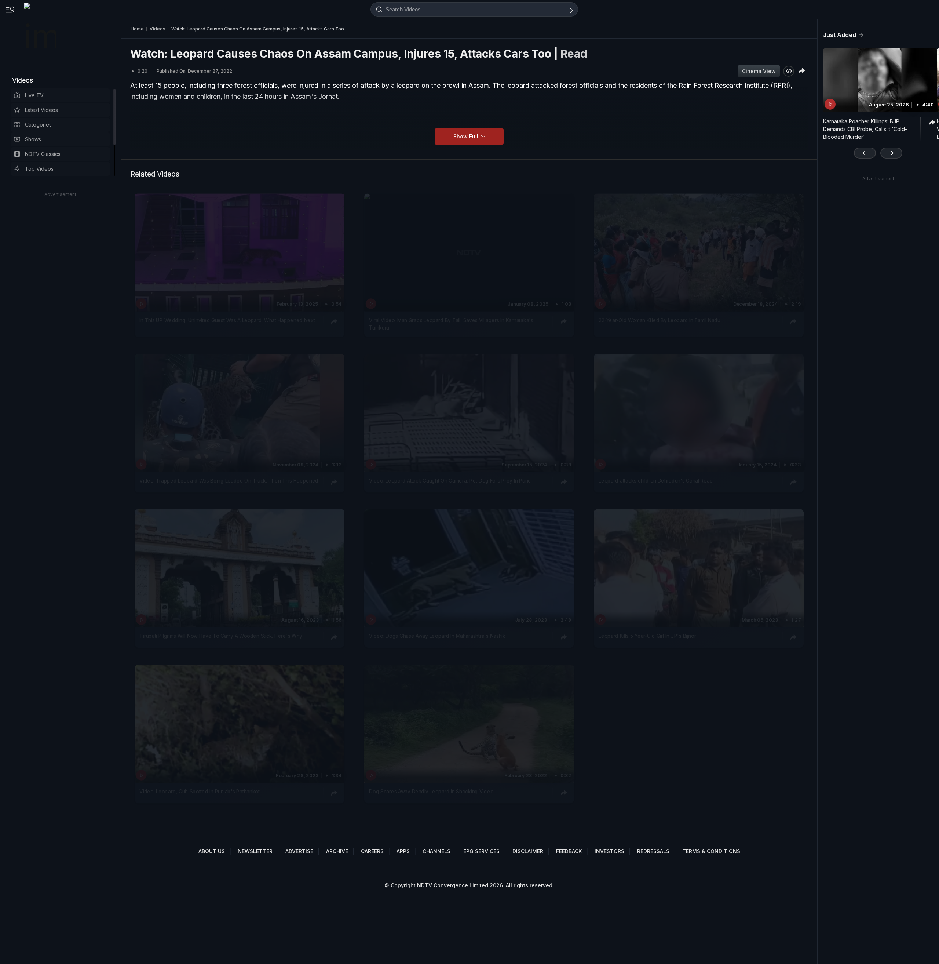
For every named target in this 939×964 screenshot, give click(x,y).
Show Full (466, 136)
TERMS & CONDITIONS (711, 851)
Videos (22, 80)
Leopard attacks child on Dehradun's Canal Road (656, 481)
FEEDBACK (569, 851)
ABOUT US (211, 851)
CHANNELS (436, 851)
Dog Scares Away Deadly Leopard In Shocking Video (431, 791)
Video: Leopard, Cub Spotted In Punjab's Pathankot (199, 791)
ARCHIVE (337, 851)
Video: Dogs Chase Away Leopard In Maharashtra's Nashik (437, 636)
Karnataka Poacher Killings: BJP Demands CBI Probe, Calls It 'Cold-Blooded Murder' (865, 129)
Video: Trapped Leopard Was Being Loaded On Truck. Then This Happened (228, 481)
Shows (33, 139)
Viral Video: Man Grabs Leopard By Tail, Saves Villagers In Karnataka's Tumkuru (451, 323)
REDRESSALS (653, 851)
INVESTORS (609, 851)
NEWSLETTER (255, 851)
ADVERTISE (299, 851)
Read (573, 53)
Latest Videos (41, 110)
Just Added (839, 35)
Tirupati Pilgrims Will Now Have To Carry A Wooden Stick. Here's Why (220, 636)
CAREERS (372, 851)
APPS (403, 851)
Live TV (34, 95)
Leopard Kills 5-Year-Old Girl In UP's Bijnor (647, 636)
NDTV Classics (43, 154)
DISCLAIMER (527, 851)
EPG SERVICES (481, 851)
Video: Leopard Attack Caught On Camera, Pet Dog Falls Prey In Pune (450, 481)
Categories (38, 124)
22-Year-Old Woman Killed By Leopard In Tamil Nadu (659, 320)
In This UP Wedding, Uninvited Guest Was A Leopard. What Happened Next (227, 320)
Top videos (39, 168)
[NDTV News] (41, 32)
